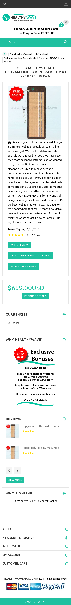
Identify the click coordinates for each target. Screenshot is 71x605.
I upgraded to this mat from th (40, 426)
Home (4, 54)
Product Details (35, 296)
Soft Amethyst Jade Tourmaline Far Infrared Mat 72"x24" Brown (34, 58)
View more (14, 479)
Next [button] (17, 470)
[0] (61, 26)
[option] (35, 434)
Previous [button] (9, 470)
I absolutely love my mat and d (40, 447)
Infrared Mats (42, 54)
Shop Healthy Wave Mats (21, 54)
